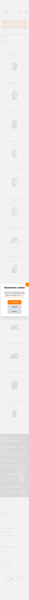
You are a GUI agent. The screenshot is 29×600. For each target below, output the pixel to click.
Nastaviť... (14, 311)
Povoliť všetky (14, 302)
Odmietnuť (14, 307)
